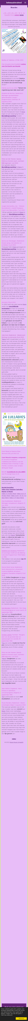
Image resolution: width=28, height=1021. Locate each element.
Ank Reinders (6, 608)
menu (22, 15)
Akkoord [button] (21, 1018)
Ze (3, 614)
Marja (23, 112)
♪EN (15, 13)
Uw (22, 559)
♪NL (12, 13)
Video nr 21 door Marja (9, 493)
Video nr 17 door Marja (16, 497)
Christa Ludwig (6, 635)
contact (16, 15)
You (3, 643)
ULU (12, 15)
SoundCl (7, 15)
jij (4, 481)
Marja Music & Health (16, 742)
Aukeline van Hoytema (9, 550)
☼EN (9, 13)
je (20, 70)
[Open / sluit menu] (25, 2)
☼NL (5, 13)
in (24, 13)
